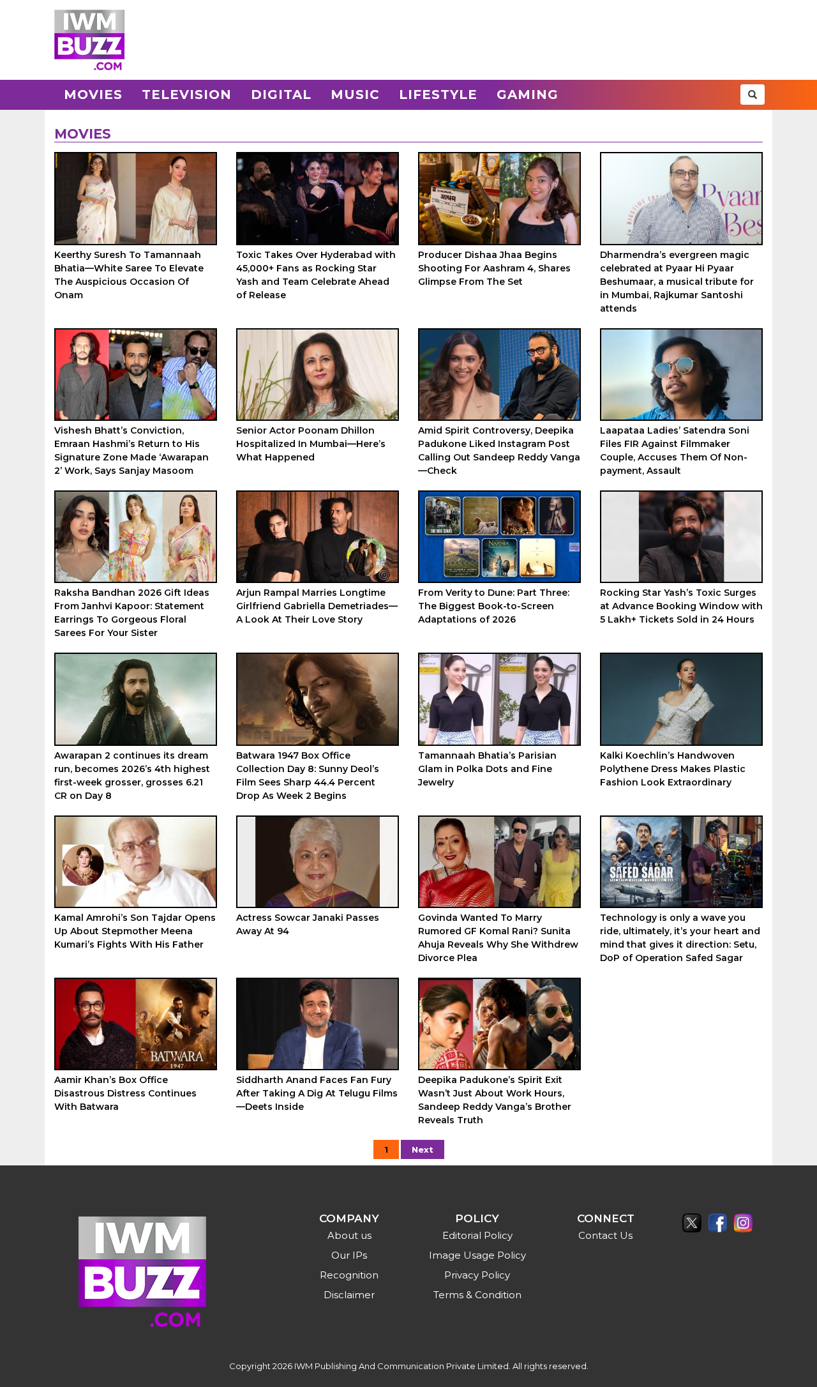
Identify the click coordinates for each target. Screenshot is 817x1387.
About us (349, 1235)
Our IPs (349, 1255)
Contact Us (605, 1235)
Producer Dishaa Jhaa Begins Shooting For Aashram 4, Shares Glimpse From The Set (494, 268)
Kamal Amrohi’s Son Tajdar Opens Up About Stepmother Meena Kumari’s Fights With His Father (135, 931)
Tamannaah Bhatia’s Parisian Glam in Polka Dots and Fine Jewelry (487, 769)
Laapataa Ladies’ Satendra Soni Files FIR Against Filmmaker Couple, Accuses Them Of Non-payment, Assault (674, 450)
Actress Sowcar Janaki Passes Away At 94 (307, 924)
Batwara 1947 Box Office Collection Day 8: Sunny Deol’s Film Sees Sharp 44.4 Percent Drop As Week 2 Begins (307, 775)
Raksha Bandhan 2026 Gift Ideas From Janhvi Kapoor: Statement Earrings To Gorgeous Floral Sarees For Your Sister (131, 613)
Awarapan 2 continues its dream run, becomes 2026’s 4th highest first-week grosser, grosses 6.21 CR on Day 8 (132, 775)
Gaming (527, 94)
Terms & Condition (477, 1295)
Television (187, 94)
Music (355, 94)
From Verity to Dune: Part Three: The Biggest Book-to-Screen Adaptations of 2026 (493, 606)
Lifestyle (438, 94)
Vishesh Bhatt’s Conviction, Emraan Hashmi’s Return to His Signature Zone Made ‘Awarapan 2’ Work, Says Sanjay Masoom (131, 450)
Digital (281, 94)
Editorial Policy (477, 1235)
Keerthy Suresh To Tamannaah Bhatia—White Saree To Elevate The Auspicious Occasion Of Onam (129, 275)
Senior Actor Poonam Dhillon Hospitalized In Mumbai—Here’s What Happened (311, 444)
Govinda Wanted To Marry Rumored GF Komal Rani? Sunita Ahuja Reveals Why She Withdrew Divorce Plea (498, 938)
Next (422, 1149)
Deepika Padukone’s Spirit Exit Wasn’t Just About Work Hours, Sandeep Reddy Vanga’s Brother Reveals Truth (494, 1100)
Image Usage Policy (477, 1255)
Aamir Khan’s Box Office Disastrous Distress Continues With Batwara (125, 1093)
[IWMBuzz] (89, 40)
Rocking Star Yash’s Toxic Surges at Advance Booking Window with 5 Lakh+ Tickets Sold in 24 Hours (681, 606)
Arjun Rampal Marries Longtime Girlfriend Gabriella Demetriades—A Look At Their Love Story (317, 606)
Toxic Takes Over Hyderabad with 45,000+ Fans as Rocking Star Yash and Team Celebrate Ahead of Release (316, 275)
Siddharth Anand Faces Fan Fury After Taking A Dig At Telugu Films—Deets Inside (317, 1093)
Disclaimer (349, 1295)
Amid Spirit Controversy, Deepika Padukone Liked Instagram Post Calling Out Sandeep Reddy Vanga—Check (499, 450)
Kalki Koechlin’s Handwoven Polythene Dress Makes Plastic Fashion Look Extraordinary (673, 769)
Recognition (349, 1275)
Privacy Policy (477, 1275)
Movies (93, 94)
